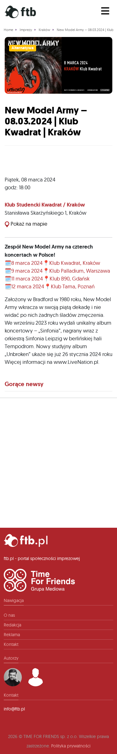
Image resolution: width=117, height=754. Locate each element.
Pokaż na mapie (28, 223)
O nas (9, 615)
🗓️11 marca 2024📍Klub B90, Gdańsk (47, 278)
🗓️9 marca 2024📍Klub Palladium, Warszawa (57, 270)
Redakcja (12, 625)
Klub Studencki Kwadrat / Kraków (45, 204)
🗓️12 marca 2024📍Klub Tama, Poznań (50, 286)
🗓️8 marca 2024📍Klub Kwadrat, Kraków (52, 262)
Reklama (12, 634)
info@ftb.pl (14, 709)
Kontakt (11, 644)
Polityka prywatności (70, 746)
